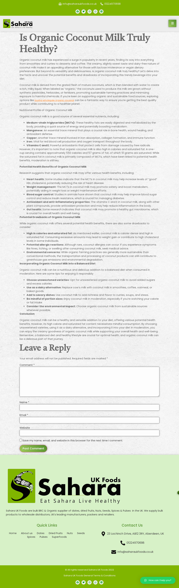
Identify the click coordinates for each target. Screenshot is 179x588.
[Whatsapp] (95, 11)
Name (24, 402)
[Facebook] (78, 11)
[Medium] (101, 11)
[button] (158, 580)
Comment (27, 365)
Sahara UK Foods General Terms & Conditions (90, 575)
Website (25, 428)
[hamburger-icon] (172, 23)
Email (24, 415)
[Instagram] (89, 11)
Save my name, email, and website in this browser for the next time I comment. (73, 440)
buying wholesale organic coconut (54, 100)
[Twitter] (83, 11)
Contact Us (132, 525)
